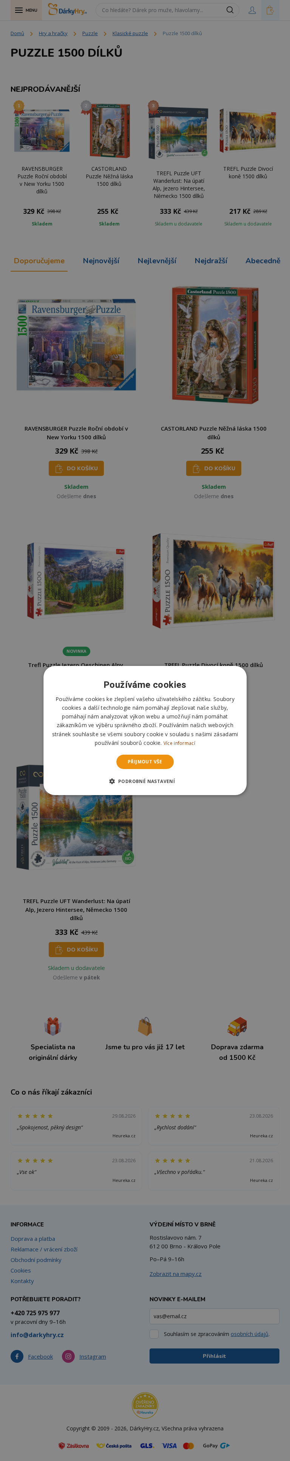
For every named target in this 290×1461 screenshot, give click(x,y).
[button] (145, 781)
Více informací (179, 743)
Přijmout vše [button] (145, 761)
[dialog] (145, 730)
